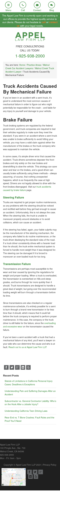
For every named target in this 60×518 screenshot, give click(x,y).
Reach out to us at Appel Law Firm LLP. (27, 347)
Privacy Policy (49, 464)
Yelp (28, 367)
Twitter (12, 367)
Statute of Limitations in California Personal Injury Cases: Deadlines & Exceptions (28, 382)
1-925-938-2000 (30, 56)
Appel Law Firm (30, 37)
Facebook (6, 367)
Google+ (17, 367)
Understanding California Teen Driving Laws (26, 410)
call (44, 22)
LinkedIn (23, 367)
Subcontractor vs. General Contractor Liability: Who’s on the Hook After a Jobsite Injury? (30, 402)
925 (7, 454)
